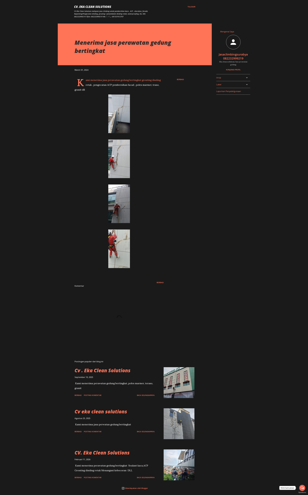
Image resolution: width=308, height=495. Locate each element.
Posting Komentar (92, 395)
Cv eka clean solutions (101, 411)
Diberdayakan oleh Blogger (136, 488)
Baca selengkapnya (145, 395)
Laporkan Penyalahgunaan (228, 91)
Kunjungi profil (233, 69)
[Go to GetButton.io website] (302, 492)
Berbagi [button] (180, 79)
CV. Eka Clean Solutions (92, 7)
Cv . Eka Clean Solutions (102, 370)
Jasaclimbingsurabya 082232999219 (233, 56)
